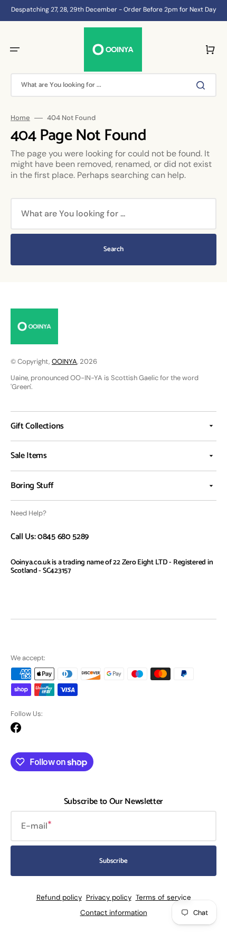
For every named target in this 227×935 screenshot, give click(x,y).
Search (113, 249)
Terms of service (163, 897)
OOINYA (64, 361)
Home (20, 118)
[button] (14, 49)
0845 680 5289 (63, 537)
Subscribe (113, 861)
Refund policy (59, 897)
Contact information (113, 912)
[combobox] (113, 85)
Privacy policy (108, 897)
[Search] (202, 85)
